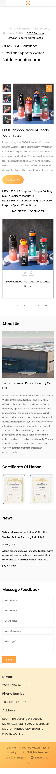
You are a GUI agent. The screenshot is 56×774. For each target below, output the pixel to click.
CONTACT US (13, 179)
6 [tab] (46, 305)
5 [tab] (39, 305)
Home (12, 28)
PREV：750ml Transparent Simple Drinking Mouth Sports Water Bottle (27, 194)
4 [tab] (32, 305)
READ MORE (9, 566)
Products (24, 28)
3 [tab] (24, 305)
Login (28, 762)
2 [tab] (17, 305)
